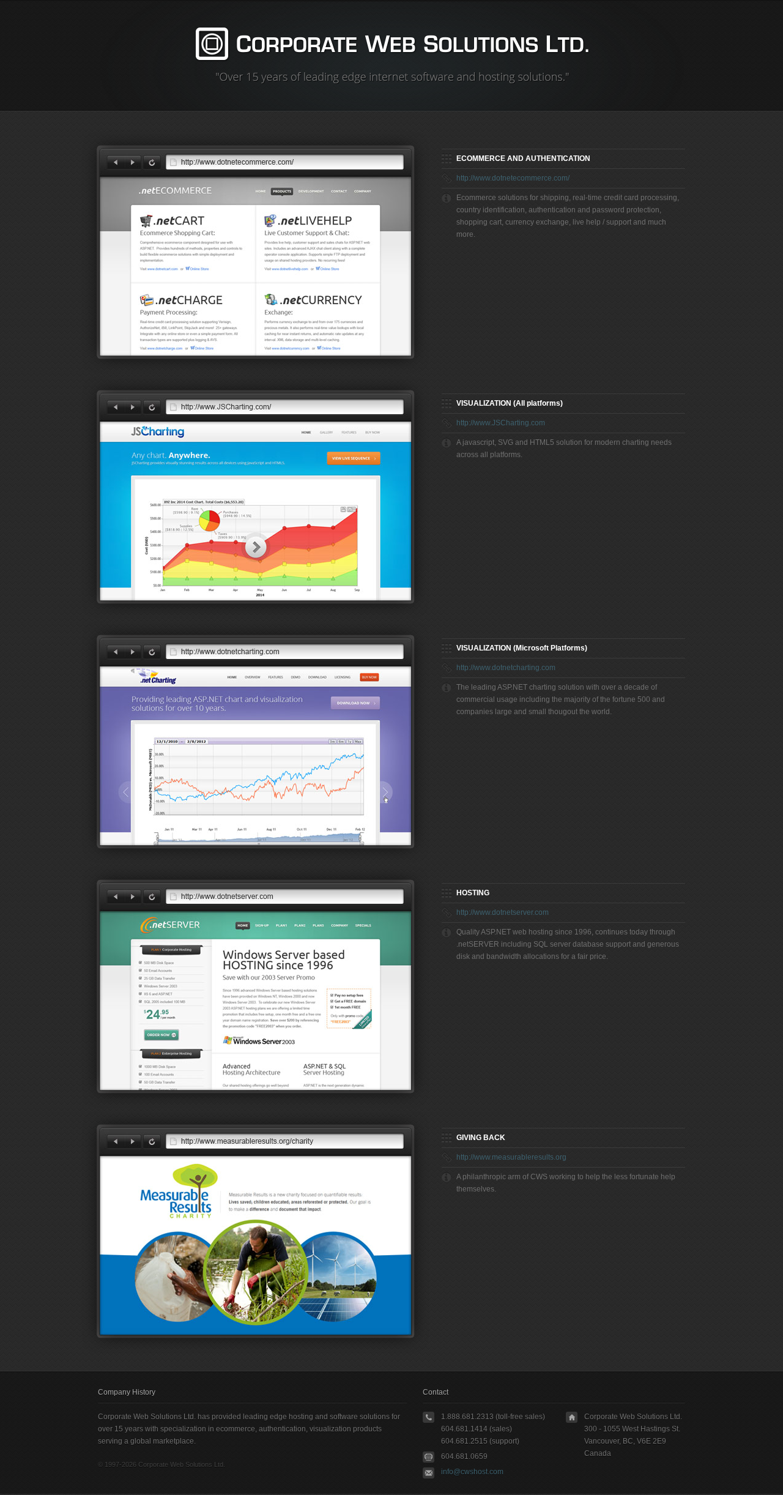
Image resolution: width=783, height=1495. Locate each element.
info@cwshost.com (472, 1471)
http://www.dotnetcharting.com (505, 667)
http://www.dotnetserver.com (502, 912)
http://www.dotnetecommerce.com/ (513, 178)
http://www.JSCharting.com (500, 423)
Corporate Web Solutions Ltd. (392, 44)
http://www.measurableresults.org (511, 1157)
